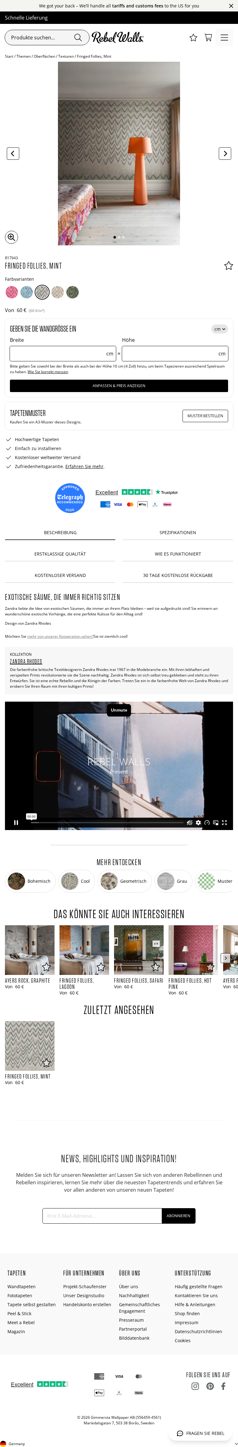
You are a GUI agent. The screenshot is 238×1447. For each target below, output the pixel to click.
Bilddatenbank (134, 1338)
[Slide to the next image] (225, 153)
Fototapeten (19, 1295)
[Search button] (78, 37)
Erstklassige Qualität (60, 554)
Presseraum (131, 1320)
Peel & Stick (19, 1313)
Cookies (183, 1340)
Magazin (16, 1331)
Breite (61, 347)
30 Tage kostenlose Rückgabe (178, 575)
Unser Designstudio (83, 1295)
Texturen (66, 56)
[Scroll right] (226, 958)
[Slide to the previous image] (13, 153)
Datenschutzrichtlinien (198, 1331)
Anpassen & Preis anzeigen (119, 385)
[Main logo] (119, 37)
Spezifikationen (178, 532)
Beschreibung (60, 532)
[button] (193, 37)
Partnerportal (133, 1329)
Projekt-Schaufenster (85, 1286)
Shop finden (187, 1313)
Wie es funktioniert (178, 554)
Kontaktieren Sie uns (196, 1295)
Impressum (186, 1322)
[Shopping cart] (208, 37)
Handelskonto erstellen (87, 1304)
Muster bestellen (205, 415)
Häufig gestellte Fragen (199, 1286)
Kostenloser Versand (60, 575)
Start (9, 56)
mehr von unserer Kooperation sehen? (60, 636)
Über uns (128, 1286)
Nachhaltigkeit (134, 1295)
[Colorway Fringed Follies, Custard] (57, 292)
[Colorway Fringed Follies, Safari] (72, 292)
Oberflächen (44, 56)
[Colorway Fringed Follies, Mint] (42, 292)
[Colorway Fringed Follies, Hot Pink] (12, 292)
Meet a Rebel (21, 1322)
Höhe (174, 347)
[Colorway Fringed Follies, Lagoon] (26, 292)
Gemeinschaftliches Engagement (139, 1308)
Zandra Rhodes (26, 661)
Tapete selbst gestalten (31, 1304)
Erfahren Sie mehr (84, 466)
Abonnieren (178, 1215)
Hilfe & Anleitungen (195, 1304)
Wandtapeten (21, 1286)
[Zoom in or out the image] (11, 237)
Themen (23, 56)
